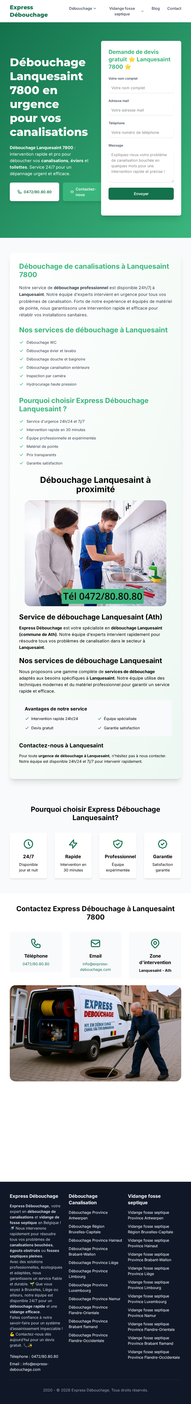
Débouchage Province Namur (94, 1298)
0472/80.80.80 (38, 192)
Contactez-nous (86, 192)
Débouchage (80, 8)
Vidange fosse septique (122, 11)
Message (116, 145)
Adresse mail (119, 101)
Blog (156, 8)
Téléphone (117, 123)
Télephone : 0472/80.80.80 (34, 1356)
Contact (174, 8)
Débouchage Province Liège (93, 1262)
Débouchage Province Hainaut (95, 1240)
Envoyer (141, 193)
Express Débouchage (29, 11)
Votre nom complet (123, 78)
